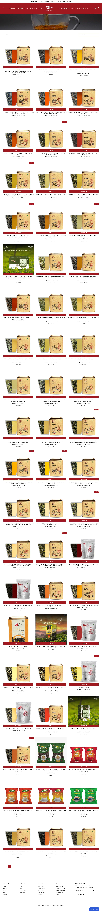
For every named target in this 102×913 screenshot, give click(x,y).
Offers (71, 8)
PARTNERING (77, 8)
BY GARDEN (13, 8)
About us (5, 888)
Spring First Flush (59, 886)
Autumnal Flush (59, 892)
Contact (85, 8)
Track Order (23, 890)
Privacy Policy (41, 890)
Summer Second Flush (61, 888)
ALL (59, 8)
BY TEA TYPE (37, 8)
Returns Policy (41, 886)
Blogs (4, 892)
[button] (16, 70)
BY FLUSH (21, 8)
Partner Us (5, 894)
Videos (4, 890)
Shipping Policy (41, 892)
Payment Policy (41, 888)
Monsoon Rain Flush (60, 890)
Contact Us (40, 894)
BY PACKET (29, 8)
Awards (4, 886)
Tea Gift (57, 894)
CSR (21, 888)
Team (21, 886)
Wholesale (64, 8)
